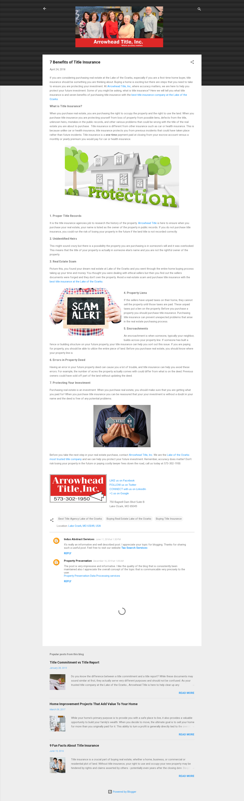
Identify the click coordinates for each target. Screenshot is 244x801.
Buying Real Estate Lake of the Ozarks (129, 518)
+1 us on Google (119, 493)
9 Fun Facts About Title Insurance (74, 745)
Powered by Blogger (124, 791)
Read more (186, 693)
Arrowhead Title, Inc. (141, 454)
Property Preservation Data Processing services (92, 575)
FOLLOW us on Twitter (122, 484)
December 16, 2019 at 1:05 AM (108, 561)
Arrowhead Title (147, 223)
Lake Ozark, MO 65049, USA (84, 525)
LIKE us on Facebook (122, 480)
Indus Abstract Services (79, 539)
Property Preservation (78, 560)
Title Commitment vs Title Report (74, 662)
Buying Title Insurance (169, 518)
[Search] (199, 9)
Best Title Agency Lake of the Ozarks (80, 518)
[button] (192, 62)
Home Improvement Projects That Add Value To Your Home (94, 704)
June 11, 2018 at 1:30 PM (108, 539)
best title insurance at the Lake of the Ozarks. (76, 281)
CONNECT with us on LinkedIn (127, 489)
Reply (67, 553)
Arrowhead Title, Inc (119, 86)
